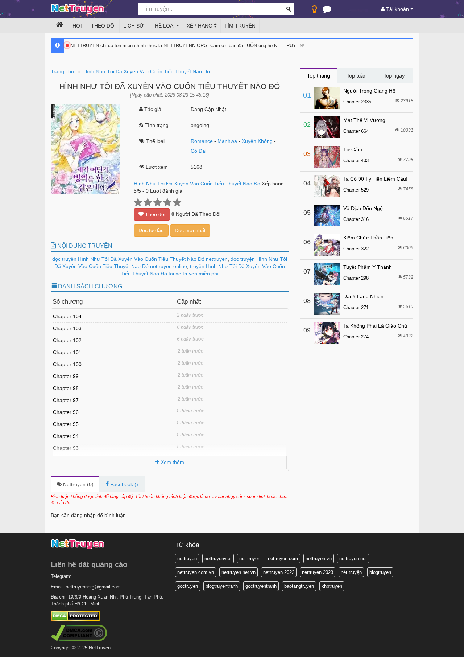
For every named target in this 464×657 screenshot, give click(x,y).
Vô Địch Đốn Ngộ (363, 208)
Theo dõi (103, 26)
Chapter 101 (67, 352)
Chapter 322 (356, 248)
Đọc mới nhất (190, 230)
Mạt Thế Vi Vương (364, 120)
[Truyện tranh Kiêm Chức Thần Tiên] (327, 245)
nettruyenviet (218, 558)
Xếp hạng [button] (200, 26)
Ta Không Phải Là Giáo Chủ (375, 326)
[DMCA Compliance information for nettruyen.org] (79, 632)
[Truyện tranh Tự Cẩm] (327, 157)
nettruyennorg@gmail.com (93, 587)
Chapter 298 (356, 278)
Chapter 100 (67, 364)
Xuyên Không (257, 141)
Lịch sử (133, 26)
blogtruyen (380, 572)
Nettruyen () (78, 484)
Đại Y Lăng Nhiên (363, 296)
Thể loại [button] (164, 26)
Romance (202, 141)
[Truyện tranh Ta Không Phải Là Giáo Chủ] (327, 333)
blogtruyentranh (222, 586)
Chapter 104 (67, 316)
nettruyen (187, 558)
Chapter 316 (356, 219)
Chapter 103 (67, 328)
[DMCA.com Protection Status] (75, 616)
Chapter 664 (356, 131)
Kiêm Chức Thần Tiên (368, 238)
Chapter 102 (67, 340)
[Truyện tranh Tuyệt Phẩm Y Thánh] (327, 274)
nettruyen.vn (319, 558)
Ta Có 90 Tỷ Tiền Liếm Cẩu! (375, 179)
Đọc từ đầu (151, 230)
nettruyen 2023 (317, 572)
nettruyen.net (353, 558)
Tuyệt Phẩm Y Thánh (367, 267)
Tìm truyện (240, 26)
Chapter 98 (66, 388)
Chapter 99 (66, 376)
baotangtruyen (299, 586)
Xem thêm (171, 462)
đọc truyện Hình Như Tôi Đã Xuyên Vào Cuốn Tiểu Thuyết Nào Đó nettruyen (140, 259)
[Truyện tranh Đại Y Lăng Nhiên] (327, 304)
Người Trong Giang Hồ (369, 91)
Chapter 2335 (357, 101)
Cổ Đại (198, 151)
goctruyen (187, 586)
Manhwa (227, 141)
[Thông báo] (327, 11)
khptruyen (332, 586)
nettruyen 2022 (278, 572)
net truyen (249, 558)
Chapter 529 (356, 190)
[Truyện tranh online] (89, 9)
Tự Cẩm (352, 149)
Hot (77, 26)
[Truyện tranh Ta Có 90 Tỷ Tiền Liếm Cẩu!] (327, 186)
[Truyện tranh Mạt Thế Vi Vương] (327, 127)
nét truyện (351, 572)
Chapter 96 (66, 412)
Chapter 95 (66, 424)
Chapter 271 (356, 307)
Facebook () (123, 484)
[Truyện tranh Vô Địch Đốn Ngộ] (327, 215)
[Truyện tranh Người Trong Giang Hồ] (327, 98)
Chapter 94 (66, 436)
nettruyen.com (283, 558)
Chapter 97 (66, 400)
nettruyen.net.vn (238, 572)
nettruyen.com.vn (195, 572)
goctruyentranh (261, 586)
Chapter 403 (356, 160)
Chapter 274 (356, 337)
